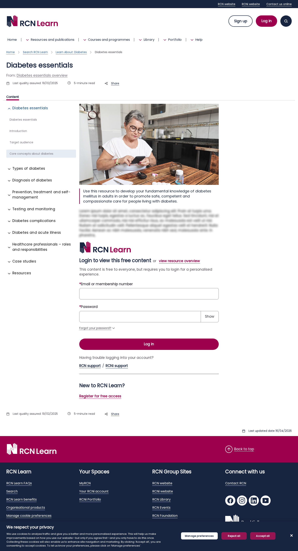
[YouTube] (265, 501)
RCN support (90, 365)
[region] (149, 536)
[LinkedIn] (254, 501)
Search (12, 491)
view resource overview (179, 260)
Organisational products (25, 507)
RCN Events (161, 507)
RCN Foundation (165, 515)
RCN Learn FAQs (19, 483)
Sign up (240, 21)
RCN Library (161, 499)
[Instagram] (242, 501)
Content (12, 97)
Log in (267, 20)
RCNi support (117, 365)
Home (12, 39)
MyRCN (85, 483)
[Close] (291, 535)
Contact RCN (235, 483)
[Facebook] (230, 501)
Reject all (234, 536)
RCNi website (251, 4)
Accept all (262, 536)
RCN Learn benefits (21, 499)
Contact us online (279, 4)
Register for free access (100, 396)
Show (209, 316)
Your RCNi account (94, 491)
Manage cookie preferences (28, 516)
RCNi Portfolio (90, 499)
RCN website (226, 4)
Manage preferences (199, 536)
